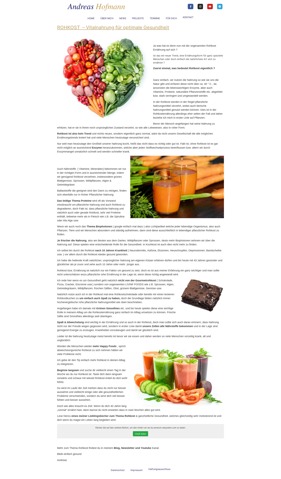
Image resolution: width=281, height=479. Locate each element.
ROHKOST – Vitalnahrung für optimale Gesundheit (113, 27)
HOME (91, 18)
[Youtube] (210, 6)
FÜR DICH (171, 18)
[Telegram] (219, 6)
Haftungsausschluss (159, 469)
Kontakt (188, 17)
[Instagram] (200, 6)
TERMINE (155, 18)
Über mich (106, 18)
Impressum (137, 470)
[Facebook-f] (190, 6)
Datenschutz (118, 470)
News (122, 18)
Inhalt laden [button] (140, 434)
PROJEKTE (138, 18)
